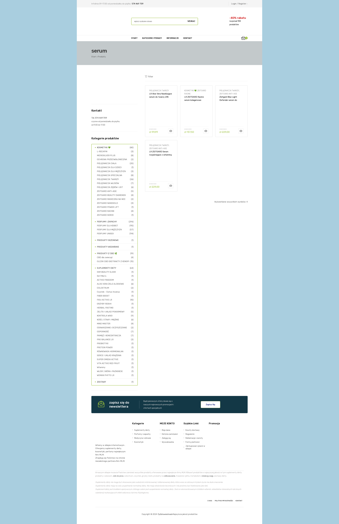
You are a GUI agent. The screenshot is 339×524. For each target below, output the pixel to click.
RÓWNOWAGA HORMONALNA (110, 351)
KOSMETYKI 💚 (190, 91)
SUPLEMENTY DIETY (106, 268)
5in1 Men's (101, 276)
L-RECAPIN (102, 151)
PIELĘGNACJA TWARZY (159, 91)
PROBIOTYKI (102, 343)
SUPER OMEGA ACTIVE (107, 359)
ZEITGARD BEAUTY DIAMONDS (111, 195)
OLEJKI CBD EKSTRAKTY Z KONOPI (113, 261)
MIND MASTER (103, 323)
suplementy (110, 448)
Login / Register (238, 4)
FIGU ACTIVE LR (104, 300)
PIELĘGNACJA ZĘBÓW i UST (110, 187)
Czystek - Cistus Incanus (108, 292)
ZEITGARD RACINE (105, 211)
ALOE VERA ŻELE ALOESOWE (110, 284)
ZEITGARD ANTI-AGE (228, 94)
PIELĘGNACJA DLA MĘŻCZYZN (111, 171)
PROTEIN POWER (105, 347)
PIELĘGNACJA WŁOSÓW (108, 183)
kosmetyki (100, 451)
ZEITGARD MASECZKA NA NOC (111, 199)
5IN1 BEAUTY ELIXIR (106, 272)
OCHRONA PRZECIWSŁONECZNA (112, 159)
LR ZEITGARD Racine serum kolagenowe (194, 98)
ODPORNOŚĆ (103, 331)
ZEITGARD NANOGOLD (107, 203)
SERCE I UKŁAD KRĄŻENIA (109, 355)
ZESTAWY (101, 382)
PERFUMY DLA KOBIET (107, 225)
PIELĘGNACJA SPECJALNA (109, 175)
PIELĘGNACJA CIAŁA (106, 163)
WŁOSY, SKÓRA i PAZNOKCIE (110, 371)
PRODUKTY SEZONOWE (108, 240)
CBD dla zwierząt (105, 257)
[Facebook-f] (97, 500)
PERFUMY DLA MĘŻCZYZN (109, 229)
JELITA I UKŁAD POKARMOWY (110, 312)
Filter (150, 76)
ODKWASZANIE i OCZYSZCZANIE (112, 327)
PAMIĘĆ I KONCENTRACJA (109, 335)
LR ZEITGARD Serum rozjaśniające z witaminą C (160, 153)
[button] (210, 404)
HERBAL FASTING (105, 308)
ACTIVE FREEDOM (105, 280)
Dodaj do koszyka (170, 130)
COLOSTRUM (103, 288)
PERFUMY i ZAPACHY (107, 221)
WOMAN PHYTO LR (105, 375)
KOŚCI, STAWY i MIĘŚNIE (108, 319)
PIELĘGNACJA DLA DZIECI (109, 167)
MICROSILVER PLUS (106, 155)
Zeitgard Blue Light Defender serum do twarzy (228, 98)
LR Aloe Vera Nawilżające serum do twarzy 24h (160, 95)
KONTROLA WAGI (104, 316)
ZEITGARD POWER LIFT (108, 207)
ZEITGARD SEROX (105, 215)
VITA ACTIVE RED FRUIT (108, 363)
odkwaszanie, (170, 476)
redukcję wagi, (208, 476)
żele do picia (118, 476)
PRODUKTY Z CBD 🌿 (107, 253)
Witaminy (101, 367)
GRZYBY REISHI (104, 304)
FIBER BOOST (103, 296)
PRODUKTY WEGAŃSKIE (108, 247)
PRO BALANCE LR (105, 339)
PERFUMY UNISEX (105, 233)
